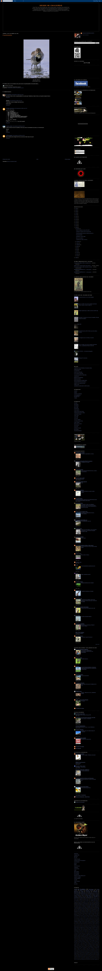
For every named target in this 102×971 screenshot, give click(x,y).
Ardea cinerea (91, 902)
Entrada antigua (67, 159)
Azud (84, 896)
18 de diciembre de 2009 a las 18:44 (17, 94)
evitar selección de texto (80, 479)
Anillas (90, 894)
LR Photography (9, 135)
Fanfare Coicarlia (77, 859)
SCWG (85, 942)
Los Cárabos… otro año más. (81, 767)
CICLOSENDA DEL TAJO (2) (86, 521)
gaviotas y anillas (79, 657)
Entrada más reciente (6, 159)
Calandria (91, 915)
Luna (85, 933)
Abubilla (75, 902)
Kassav (75, 863)
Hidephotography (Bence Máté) (79, 412)
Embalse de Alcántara (88, 922)
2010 (76, 225)
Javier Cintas (76, 415)
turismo (90, 910)
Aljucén (82, 913)
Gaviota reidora (82, 897)
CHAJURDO (96, 896)
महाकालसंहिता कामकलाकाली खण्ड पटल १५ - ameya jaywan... (83, 269)
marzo (77, 252)
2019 (76, 211)
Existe (82, 482)
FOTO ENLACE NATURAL (78, 373)
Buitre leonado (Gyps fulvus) (86, 787)
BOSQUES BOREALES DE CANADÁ (87, 582)
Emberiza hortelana (95, 922)
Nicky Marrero (76, 425)
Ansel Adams (76, 405)
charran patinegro (95, 952)
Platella (76, 940)
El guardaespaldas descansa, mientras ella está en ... (85, 233)
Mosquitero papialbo (77, 935)
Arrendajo (89, 913)
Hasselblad (85, 929)
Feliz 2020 (79, 324)
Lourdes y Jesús (9, 126)
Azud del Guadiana (79, 889)
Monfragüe (91, 889)
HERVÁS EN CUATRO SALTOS (81, 481)
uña (86, 959)
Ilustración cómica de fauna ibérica (82, 786)
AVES (80, 896)
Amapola (85, 913)
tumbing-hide (83, 959)
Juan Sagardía (78, 748)
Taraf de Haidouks (77, 878)
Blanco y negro (95, 894)
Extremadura (76, 897)
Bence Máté (76, 407)
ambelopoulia (92, 949)
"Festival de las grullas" (84, 894)
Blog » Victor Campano (80, 632)
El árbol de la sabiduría (79, 633)
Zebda (75, 882)
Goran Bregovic (77, 861)
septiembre (78, 244)
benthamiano (83, 952)
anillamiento (95, 909)
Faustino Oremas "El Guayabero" (79, 860)
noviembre (78, 241)
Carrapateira (84, 916)
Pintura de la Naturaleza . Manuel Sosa (83, 796)
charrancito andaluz (79, 581)
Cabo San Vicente (83, 915)
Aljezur (79, 913)
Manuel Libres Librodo (78, 423)
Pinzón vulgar (97, 908)
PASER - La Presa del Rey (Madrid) (82, 699)
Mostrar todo (97, 644)
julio (77, 247)
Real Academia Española (81, 941)
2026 (76, 208)
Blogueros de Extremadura (83, 903)
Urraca (90, 909)
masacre (94, 955)
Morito (93, 907)
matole (97, 955)
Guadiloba (75, 929)
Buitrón (93, 914)
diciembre (78, 228)
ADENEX (75, 391)
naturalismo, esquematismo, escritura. (87, 453)
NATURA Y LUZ (78, 562)
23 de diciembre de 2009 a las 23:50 (18, 135)
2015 (76, 217)
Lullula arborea (82, 933)
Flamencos (97, 923)
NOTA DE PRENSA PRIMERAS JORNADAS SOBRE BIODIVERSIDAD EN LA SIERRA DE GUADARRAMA (88, 668)
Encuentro (97, 904)
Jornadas (75, 907)
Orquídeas (75, 936)
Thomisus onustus (81, 946)
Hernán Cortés (90, 929)
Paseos (77, 573)
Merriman (98, 933)
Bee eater (97, 913)
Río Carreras (81, 942)
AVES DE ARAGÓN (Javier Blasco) (80, 381)
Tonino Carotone (77, 881)
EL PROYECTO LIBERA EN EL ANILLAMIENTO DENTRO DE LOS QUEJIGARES (87, 651)
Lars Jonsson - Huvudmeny (81, 795)
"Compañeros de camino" (85, 462)
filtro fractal (90, 954)
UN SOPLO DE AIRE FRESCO (86, 616)
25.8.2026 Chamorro (84, 658)
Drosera (93, 920)
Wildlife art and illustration (80, 762)
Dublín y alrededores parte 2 (86, 574)
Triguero (78, 947)
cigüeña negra (76, 953)
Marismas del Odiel (78, 891)
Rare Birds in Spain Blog (80, 713)
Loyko (75, 870)
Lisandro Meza (76, 868)
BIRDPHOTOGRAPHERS (78, 377)
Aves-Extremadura (79, 498)
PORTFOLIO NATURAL (78, 372)
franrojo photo (78, 590)
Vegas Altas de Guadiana (81, 948)
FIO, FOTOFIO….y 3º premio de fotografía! (85, 351)
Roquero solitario (89, 941)
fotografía (82, 910)
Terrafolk (75, 879)
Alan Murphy (76, 404)
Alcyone (75, 913)
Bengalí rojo (97, 902)
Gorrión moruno (83, 928)
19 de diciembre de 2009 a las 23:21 (18, 126)
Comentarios (78, 153)
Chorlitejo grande (95, 903)
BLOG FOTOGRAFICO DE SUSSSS (82, 607)
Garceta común (89, 890)
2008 (76, 257)
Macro (81, 890)
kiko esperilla (8, 94)
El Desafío (76, 922)
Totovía (86, 946)
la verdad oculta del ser (10, 108)
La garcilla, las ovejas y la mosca (81, 239)
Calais (88, 915)
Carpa (90, 903)
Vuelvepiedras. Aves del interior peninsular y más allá (85, 717)
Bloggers (76, 903)
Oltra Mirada (78, 615)
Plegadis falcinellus (81, 940)
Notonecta (87, 935)
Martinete (89, 907)
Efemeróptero (88, 921)
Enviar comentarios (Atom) (12, 161)
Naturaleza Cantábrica (80, 490)
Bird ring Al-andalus (79, 674)
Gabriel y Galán (96, 926)
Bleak (84, 914)
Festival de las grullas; (91, 923)
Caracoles (75, 916)
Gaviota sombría (77, 895)
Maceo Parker (76, 871)
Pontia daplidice (92, 940)
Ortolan (79, 936)
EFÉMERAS (76, 921)
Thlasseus (75, 946)
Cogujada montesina (81, 920)
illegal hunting (80, 955)
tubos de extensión (77, 959)
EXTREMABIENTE (77, 395)
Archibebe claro (95, 897)
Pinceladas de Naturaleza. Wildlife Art (82, 769)
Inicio (37, 159)
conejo (80, 953)
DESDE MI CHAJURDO (51, 5)
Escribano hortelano (80, 923)
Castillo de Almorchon (90, 916)
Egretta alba (93, 921)
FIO (96, 890)
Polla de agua (79, 901)
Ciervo (75, 920)
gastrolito (98, 954)
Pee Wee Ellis (76, 874)
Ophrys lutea (96, 935)
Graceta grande (89, 928)
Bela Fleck (76, 856)
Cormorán (88, 891)
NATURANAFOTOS (79, 503)
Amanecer (79, 902)
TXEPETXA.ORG (79, 691)
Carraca (79, 916)
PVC (75, 901)
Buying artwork (78, 763)
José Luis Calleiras (77, 419)
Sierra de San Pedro (87, 901)
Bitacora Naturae (79, 598)
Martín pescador (93, 933)
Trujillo (87, 909)
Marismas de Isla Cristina (83, 907)
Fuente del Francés (80, 926)
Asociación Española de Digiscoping (80, 374)
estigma (78, 954)
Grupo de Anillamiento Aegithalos (82, 649)
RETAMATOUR (76, 396)
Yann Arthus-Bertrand (77, 430)
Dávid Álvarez (76, 408)
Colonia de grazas (77, 904)
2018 (76, 213)
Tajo (93, 901)
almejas (88, 949)
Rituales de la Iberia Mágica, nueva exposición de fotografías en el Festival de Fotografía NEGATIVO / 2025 (89, 530)
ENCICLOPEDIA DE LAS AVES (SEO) (80, 380)
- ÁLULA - (77, 666)
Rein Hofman (76, 429)
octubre (77, 243)
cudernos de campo (92, 953)
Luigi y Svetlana (76, 422)
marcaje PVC (89, 955)
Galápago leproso (82, 927)
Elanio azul (81, 922)
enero (77, 255)
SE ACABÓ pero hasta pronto (86, 739)
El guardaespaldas (7, 35)
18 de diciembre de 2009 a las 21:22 (21, 108)
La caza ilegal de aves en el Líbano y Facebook (86, 337)
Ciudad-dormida (79, 528)
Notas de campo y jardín (80, 478)
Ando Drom (76, 853)
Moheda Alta (89, 897)
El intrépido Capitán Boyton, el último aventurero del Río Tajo (88, 310)
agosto (77, 246)
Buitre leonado (89, 896)
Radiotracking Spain (77, 369)
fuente (94, 954)
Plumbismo (87, 940)
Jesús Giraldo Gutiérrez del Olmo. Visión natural (84, 545)
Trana (94, 946)
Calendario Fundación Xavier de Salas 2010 (83, 231)
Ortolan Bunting (84, 936)
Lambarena (76, 867)
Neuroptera (83, 935)
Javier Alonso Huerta (77, 414)
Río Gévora (83, 909)
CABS (97, 914)
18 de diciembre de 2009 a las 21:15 (16, 100)
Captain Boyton (96, 915)
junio (77, 249)
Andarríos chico (85, 902)
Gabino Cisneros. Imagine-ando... (82, 511)
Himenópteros (96, 929)
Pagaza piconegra (95, 936)
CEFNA (75, 392)
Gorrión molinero (76, 928)
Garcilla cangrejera (89, 927)
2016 (76, 216)
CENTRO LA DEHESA (78, 393)
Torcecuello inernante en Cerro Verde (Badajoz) (86, 297)
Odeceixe (91, 935)
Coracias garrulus (87, 920)
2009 (76, 227)
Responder (8, 97)
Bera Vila (75, 857)
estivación (82, 954)
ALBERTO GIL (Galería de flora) (79, 383)
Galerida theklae (76, 927)
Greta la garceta (95, 928)
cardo (91, 952)
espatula (78, 910)
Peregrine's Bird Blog (79, 729)
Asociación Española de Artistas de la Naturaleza (85, 778)
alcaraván (84, 949)
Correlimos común (84, 904)
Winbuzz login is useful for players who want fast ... (82, 265)
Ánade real (94, 910)
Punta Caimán (77, 909)
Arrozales (93, 913)
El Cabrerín (97, 921)
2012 (76, 222)
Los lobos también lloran (85, 770)
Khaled (75, 864)
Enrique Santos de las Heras (79, 411)
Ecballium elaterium (82, 921)
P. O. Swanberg (89, 936)
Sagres (89, 942)
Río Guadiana (76, 894)
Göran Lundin (80, 929)
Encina (75, 923)
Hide (82, 895)
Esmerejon (85, 923)
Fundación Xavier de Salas (88, 926)
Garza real (76, 892)
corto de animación (85, 953)
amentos (97, 949)
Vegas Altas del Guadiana (91, 948)
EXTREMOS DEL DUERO (80, 452)
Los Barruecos (76, 933)
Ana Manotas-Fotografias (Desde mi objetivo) (84, 461)
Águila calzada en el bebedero (86, 718)
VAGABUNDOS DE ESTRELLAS (81, 520)
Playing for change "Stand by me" (79, 875)
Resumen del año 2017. (85, 675)
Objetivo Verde (76, 384)
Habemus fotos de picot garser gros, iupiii (88, 608)
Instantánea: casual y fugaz (80, 236)
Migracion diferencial (78, 934)
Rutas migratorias (95, 941)
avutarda (96, 901)
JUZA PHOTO (76, 376)
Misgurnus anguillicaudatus (87, 934)
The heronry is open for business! (86, 637)
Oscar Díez (76, 426)
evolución (86, 954)
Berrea (80, 914)
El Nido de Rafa (78, 553)
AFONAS (75, 403)
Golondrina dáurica (95, 927)
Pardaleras (86, 908)
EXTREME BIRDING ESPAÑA (81, 738)
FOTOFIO (95, 891)
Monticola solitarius (95, 934)
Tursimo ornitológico (91, 947)
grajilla (76, 955)
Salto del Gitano (93, 942)
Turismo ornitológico (83, 947)
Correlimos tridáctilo (91, 904)
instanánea (84, 955)
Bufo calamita (88, 914)
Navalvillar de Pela (81, 908)
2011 (76, 224)
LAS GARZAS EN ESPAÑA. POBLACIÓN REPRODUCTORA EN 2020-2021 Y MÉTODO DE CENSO (89, 600)
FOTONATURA (76, 370)
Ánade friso (89, 959)
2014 (76, 219)
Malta (88, 933)
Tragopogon (90, 946)
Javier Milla (76, 416)
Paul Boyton (92, 908)
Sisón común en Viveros (85, 554)
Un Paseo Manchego (79, 469)
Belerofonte (75, 914)
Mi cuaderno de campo (80, 708)
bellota (79, 952)
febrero (77, 254)
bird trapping (87, 952)
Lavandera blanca (88, 895)
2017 (76, 214)
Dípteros (97, 920)
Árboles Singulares (95, 959)
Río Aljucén (76, 942)
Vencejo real (79, 949)
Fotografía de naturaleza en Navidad (87, 591)
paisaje (86, 910)
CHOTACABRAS (76, 915)
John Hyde (76, 418)
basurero (75, 952)
